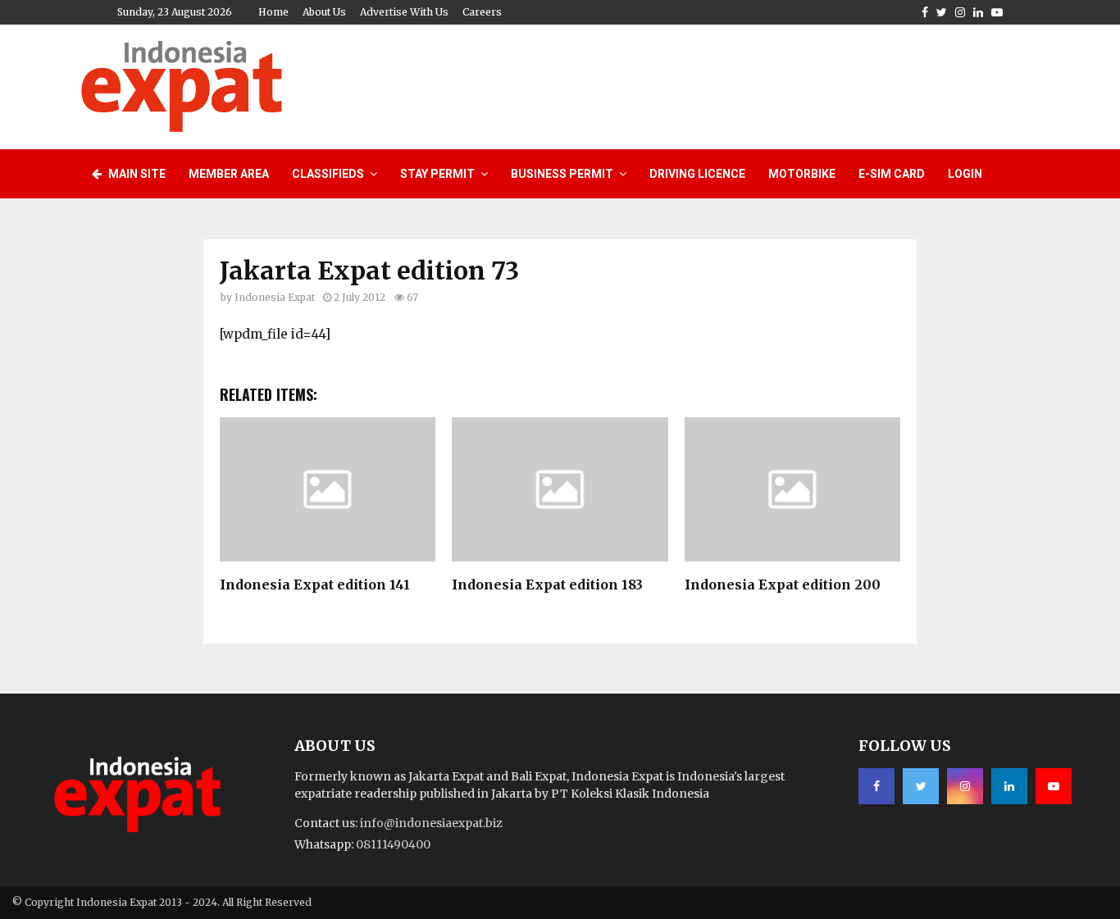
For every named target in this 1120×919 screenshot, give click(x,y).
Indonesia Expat (274, 297)
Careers (482, 12)
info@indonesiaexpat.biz (431, 823)
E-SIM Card (891, 173)
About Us (324, 12)
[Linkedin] (1009, 786)
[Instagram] (965, 786)
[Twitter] (921, 786)
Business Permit (562, 173)
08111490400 (393, 844)
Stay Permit (437, 173)
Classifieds (328, 173)
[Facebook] (876, 786)
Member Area (229, 173)
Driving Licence (697, 173)
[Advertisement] (741, 84)
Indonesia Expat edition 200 (783, 584)
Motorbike (801, 173)
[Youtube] (1054, 786)
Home (273, 12)
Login (965, 173)
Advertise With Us (404, 12)
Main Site (136, 173)
